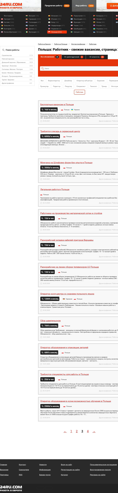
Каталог (64, 475)
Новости (43, 464)
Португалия (80, 16)
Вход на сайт (66, 464)
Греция (33, 25)
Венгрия (34, 16)
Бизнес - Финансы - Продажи (11, 73)
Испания (56, 16)
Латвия (101, 19)
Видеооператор (54, 81)
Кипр (55, 22)
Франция (79, 22)
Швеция (78, 32)
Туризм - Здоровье (8, 80)
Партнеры (4, 475)
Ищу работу (84, 5)
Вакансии (4, 470)
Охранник (101, 81)
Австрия (9, 19)
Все (42, 81)
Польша (56, 32)
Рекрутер (68, 86)
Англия (9, 22)
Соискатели (24, 470)
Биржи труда (44, 475)
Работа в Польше (60, 44)
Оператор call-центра (84, 81)
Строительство (7, 55)
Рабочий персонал (8, 59)
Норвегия (56, 29)
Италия (56, 19)
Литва (100, 22)
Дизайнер (68, 81)
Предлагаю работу (56, 5)
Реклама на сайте (97, 475)
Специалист (81, 86)
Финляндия (80, 19)
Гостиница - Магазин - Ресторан (12, 69)
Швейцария (80, 29)
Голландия (35, 22)
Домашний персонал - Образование (13, 62)
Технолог (93, 86)
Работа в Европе (44, 44)
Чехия (78, 25)
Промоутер (44, 86)
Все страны (8, 16)
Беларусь (101, 16)
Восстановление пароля (100, 470)
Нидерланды (58, 25)
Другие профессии (8, 83)
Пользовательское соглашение (103, 464)
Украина (101, 29)
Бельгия (9, 25)
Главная (3, 464)
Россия (100, 25)
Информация (45, 470)
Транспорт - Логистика (9, 66)
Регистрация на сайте (70, 470)
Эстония (101, 32)
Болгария (9, 29)
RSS (20, 475)
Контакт (22, 464)
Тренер (104, 86)
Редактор (56, 86)
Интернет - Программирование (12, 76)
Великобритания (12, 32)
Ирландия (34, 32)
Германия (35, 19)
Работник (92, 44)
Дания (33, 29)
